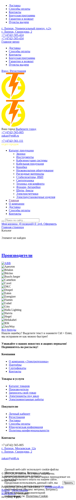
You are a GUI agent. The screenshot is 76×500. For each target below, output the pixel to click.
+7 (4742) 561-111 (12, 140)
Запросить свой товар (22, 392)
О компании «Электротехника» (29, 361)
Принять (68, 483)
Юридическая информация (26, 427)
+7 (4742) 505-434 (12, 38)
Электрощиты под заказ (24, 396)
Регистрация (17, 417)
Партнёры (15, 364)
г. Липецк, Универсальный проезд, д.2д (26, 28)
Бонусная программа (22, 15)
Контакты (15, 12)
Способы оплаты (19, 8)
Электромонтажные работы (26, 399)
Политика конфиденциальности (29, 430)
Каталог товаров (19, 386)
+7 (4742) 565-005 (12, 132)
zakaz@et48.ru (10, 135)
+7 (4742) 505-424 (12, 35)
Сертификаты (17, 368)
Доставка (14, 5)
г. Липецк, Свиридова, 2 (16, 31)
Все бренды (8, 329)
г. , (18, 448)
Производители (16, 255)
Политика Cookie (37, 496)
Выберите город (26, 129)
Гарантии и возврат (21, 18)
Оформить (50, 223)
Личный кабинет (19, 413)
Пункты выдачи (19, 22)
